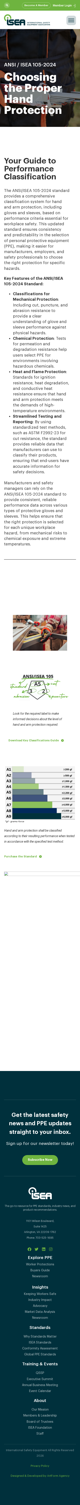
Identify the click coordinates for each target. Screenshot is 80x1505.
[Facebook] (29, 1249)
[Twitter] (36, 1249)
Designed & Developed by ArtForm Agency (40, 1475)
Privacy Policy (40, 1465)
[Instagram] (51, 1249)
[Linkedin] (44, 1249)
